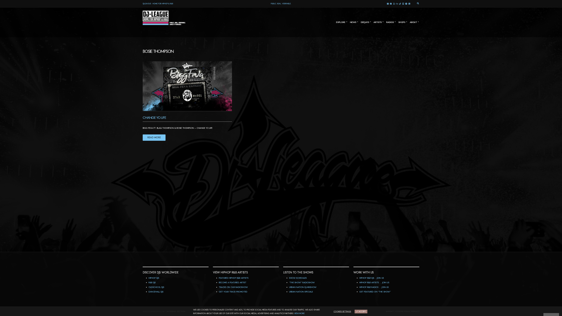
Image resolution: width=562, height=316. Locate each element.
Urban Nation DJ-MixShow (302, 287)
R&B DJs (152, 282)
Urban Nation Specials (301, 291)
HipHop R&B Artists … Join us (374, 282)
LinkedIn (409, 4)
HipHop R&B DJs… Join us (371, 278)
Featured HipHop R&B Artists (234, 278)
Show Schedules (298, 278)
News (353, 22)
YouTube (403, 4)
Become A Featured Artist (232, 282)
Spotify (406, 4)
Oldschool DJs (156, 287)
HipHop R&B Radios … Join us (374, 287)
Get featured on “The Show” (375, 291)
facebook (391, 4)
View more (299, 313)
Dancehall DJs (156, 291)
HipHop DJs (154, 278)
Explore (340, 22)
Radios (390, 22)
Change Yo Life (154, 117)
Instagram (388, 4)
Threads (394, 4)
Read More (154, 137)
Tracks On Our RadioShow (233, 287)
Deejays (365, 22)
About (413, 22)
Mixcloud (397, 4)
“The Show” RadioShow (302, 282)
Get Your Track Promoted (233, 291)
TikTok (400, 4)
